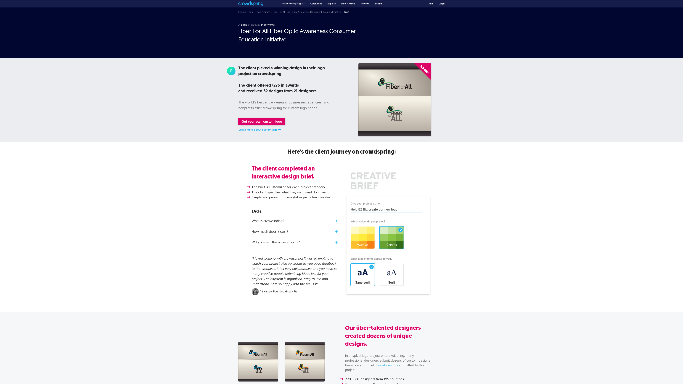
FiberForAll (268, 24)
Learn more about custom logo (258, 130)
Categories (316, 3)
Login (442, 3)
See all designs (386, 365)
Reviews (365, 3)
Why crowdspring (291, 3)
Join (430, 3)
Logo (244, 24)
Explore (331, 3)
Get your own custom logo (262, 121)
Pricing (379, 3)
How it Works (348, 3)
